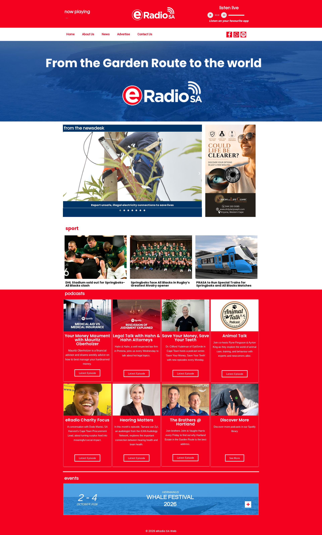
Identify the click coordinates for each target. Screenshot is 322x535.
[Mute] (224, 15)
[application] (229, 15)
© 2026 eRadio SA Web (161, 531)
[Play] (210, 15)
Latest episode (87, 373)
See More (234, 458)
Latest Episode (185, 373)
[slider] (236, 15)
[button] (120, 210)
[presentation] (65, 173)
